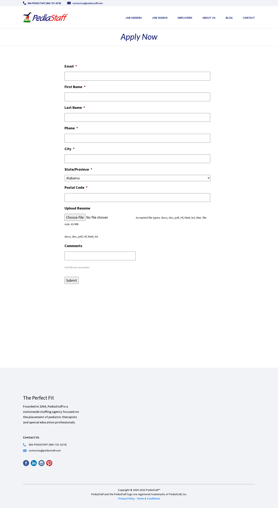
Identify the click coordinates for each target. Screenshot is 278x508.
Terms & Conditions (148, 498)
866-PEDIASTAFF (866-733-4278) (44, 3)
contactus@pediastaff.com (87, 3)
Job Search (159, 18)
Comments (73, 245)
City (69, 148)
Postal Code (76, 187)
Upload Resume (77, 208)
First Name (75, 86)
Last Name (75, 107)
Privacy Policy (126, 498)
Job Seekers (133, 18)
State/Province (78, 169)
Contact (249, 18)
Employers (185, 18)
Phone (71, 128)
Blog (229, 18)
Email (71, 66)
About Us (209, 18)
